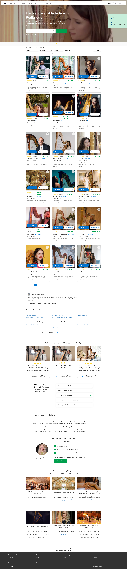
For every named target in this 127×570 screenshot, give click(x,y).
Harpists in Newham (56, 325)
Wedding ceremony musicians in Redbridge (36, 317)
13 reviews (86, 156)
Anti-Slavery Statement (69, 561)
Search (111, 3)
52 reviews (55, 118)
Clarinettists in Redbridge (57, 315)
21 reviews (29, 193)
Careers (66, 559)
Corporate (37, 3)
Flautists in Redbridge (57, 313)
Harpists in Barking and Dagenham (34, 325)
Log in (120, 3)
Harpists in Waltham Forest (83, 325)
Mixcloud (101, 566)
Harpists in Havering (82, 327)
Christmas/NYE (47, 3)
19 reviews (61, 194)
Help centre (10, 557)
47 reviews (35, 118)
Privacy (9, 561)
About (65, 557)
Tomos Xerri (37, 374)
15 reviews (86, 232)
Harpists (35, 47)
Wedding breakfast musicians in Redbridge (62, 317)
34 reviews (86, 118)
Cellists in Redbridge (82, 313)
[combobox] (32, 50)
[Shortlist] (116, 3)
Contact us (10, 563)
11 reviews (35, 270)
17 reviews (29, 231)
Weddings (23, 3)
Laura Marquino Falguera (91, 374)
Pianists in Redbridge (31, 313)
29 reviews (35, 156)
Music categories (40, 559)
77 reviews (61, 80)
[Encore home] (5, 3)
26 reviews (86, 194)
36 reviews (86, 80)
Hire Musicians (13, 3)
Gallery (38, 561)
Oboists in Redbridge (82, 315)
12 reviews (86, 270)
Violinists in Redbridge (31, 315)
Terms (9, 559)
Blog (37, 563)
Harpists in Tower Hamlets (32, 327)
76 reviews (35, 80)
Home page (28, 47)
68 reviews (61, 156)
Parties (30, 3)
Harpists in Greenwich (57, 327)
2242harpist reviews (68, 44)
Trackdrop (95, 566)
